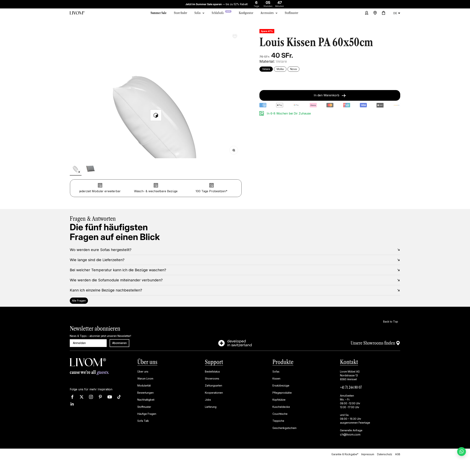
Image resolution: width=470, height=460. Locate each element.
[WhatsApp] (461, 451)
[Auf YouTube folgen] (109, 397)
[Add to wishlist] (235, 36)
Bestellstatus (212, 371)
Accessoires (267, 13)
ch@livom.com (350, 434)
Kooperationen (214, 392)
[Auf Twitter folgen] (81, 397)
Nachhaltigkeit (145, 399)
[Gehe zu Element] (76, 169)
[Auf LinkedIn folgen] (72, 404)
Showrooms (212, 378)
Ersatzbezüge (280, 385)
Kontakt (349, 362)
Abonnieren (119, 343)
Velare (266, 69)
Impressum (367, 454)
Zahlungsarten (213, 385)
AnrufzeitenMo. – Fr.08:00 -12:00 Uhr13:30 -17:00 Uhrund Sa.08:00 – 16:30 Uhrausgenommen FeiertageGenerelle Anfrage (355, 413)
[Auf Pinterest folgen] (100, 397)
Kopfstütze (278, 399)
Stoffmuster (144, 406)
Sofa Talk (143, 420)
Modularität (144, 385)
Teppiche (278, 420)
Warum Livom (145, 378)
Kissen (276, 378)
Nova (293, 69)
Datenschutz (384, 454)
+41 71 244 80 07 (351, 387)
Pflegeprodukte (282, 392)
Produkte (282, 362)
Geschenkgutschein (284, 427)
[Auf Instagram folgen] (90, 397)
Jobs (208, 399)
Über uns (147, 362)
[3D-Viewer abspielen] (156, 115)
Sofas (197, 13)
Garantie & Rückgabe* (344, 454)
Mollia (280, 69)
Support (214, 362)
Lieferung (210, 406)
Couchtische (280, 413)
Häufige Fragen (146, 413)
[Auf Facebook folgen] (72, 397)
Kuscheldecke (281, 406)
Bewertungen (145, 392)
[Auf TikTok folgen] (119, 397)
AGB (397, 454)
